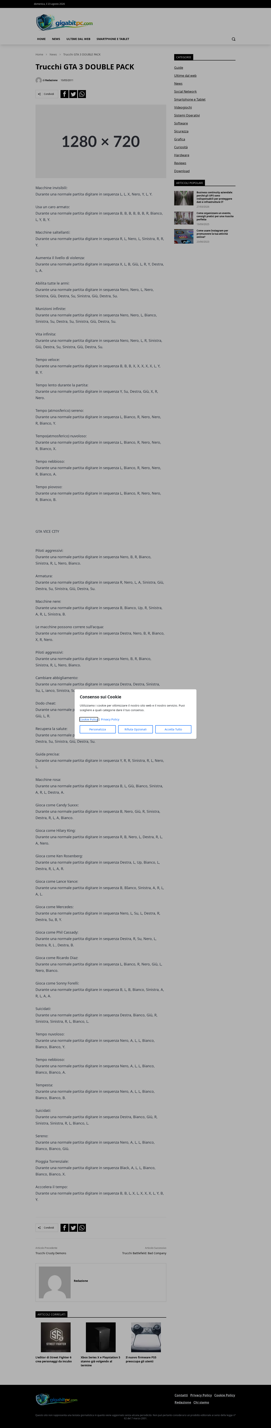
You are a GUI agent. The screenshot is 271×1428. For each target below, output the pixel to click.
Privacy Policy (110, 719)
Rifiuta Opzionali (136, 729)
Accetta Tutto (173, 729)
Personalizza (97, 729)
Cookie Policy (89, 719)
